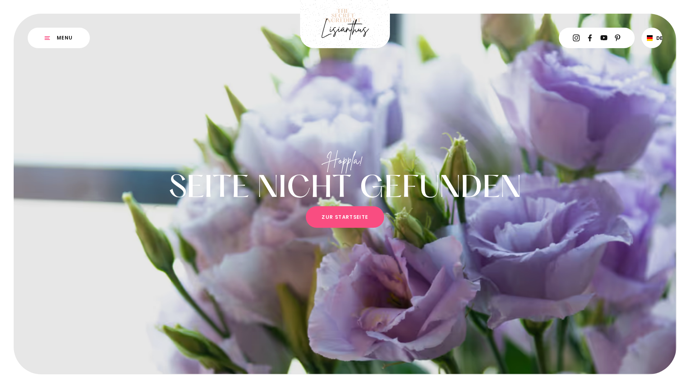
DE (656, 37)
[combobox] (651, 38)
